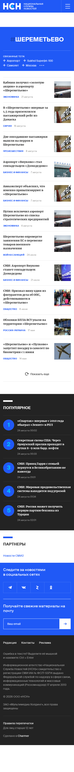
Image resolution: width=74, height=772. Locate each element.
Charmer (23, 736)
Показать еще (39, 374)
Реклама (45, 642)
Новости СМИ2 (13, 555)
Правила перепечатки (18, 723)
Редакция (10, 642)
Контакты (27, 642)
